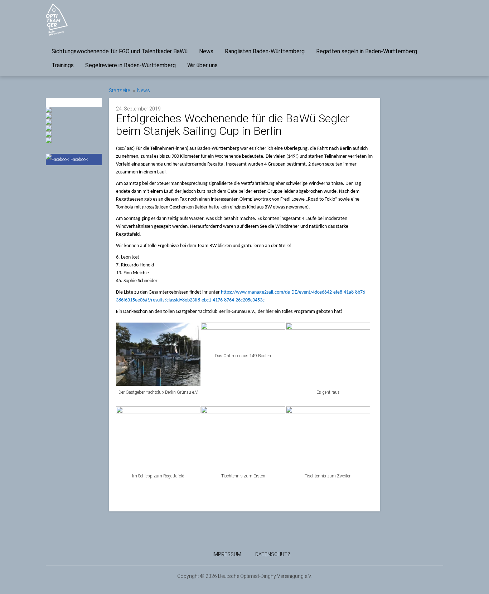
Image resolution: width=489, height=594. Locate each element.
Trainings (63, 65)
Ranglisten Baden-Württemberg (265, 51)
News (206, 51)
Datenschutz (273, 554)
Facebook (79, 159)
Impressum (227, 554)
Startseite (119, 90)
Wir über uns (202, 65)
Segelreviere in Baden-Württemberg (130, 65)
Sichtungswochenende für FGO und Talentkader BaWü (120, 51)
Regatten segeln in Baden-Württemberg (366, 51)
